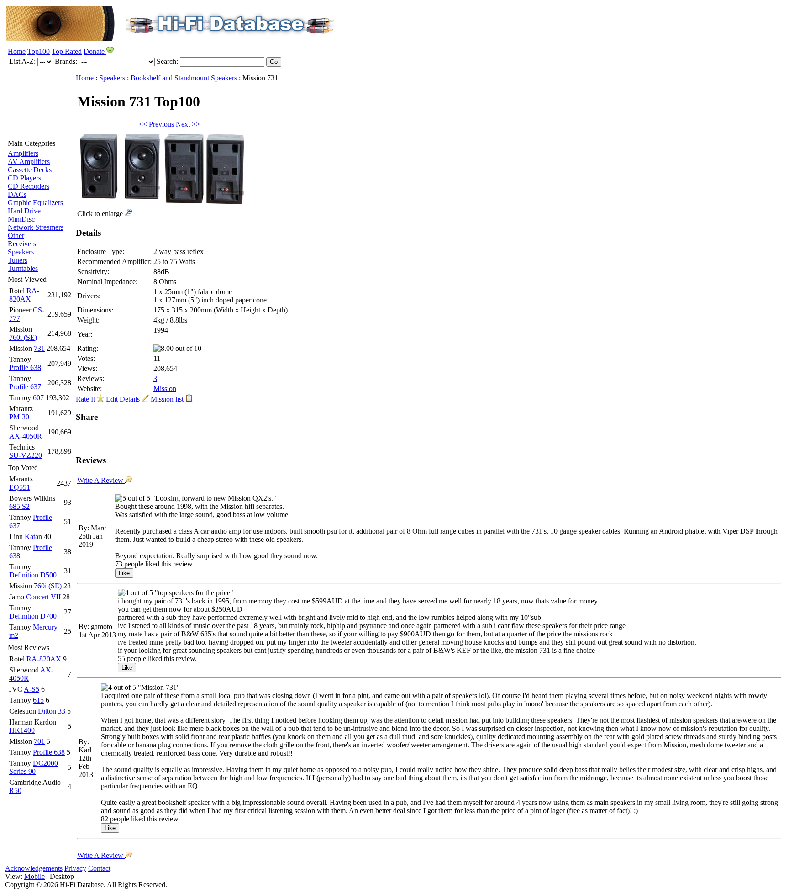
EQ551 (19, 487)
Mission (164, 388)
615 (38, 700)
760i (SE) (23, 337)
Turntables (23, 268)
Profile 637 (25, 387)
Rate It (86, 399)
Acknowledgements (34, 868)
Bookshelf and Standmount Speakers (184, 78)
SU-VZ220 (25, 455)
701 (39, 741)
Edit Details (124, 399)
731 (39, 348)
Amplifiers (23, 153)
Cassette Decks (30, 170)
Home (17, 51)
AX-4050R (25, 436)
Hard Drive (24, 211)
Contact (99, 868)
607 (38, 398)
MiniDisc (21, 219)
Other (16, 235)
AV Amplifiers (29, 161)
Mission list (168, 399)
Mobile (34, 876)
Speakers (21, 252)
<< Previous (156, 124)
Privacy (75, 868)
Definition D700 (33, 616)
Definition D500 (33, 575)
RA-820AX (24, 295)
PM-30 (19, 417)
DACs (17, 194)
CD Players (24, 178)
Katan (33, 536)
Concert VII (43, 597)
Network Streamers (35, 227)
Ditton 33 (51, 711)
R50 (15, 790)
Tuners (17, 260)
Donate (95, 51)
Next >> (188, 124)
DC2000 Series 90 (33, 767)
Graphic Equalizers (35, 202)
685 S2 (19, 506)
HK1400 (22, 730)
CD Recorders (28, 186)
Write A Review (101, 480)
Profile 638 (25, 367)
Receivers (22, 244)
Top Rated (67, 51)
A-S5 (31, 689)
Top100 (38, 51)
